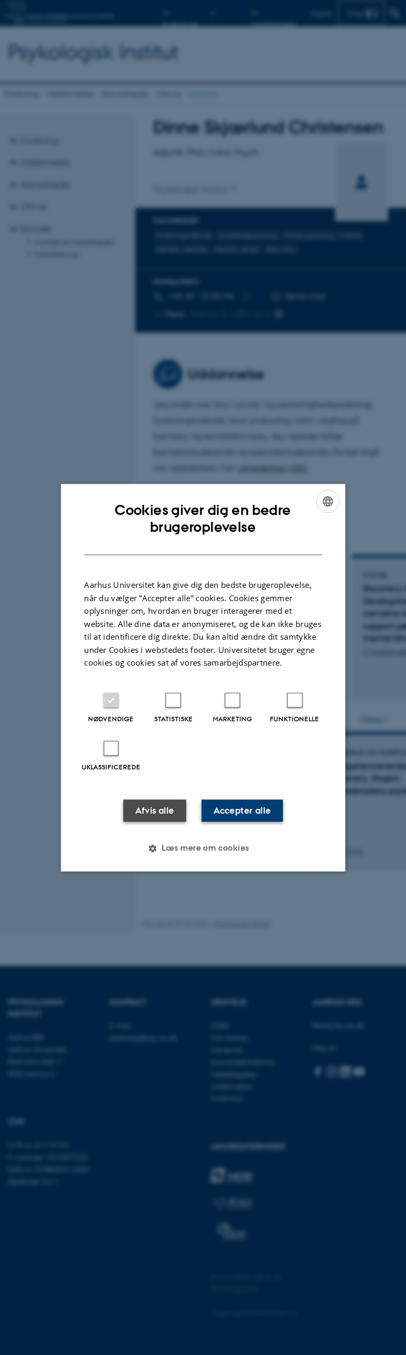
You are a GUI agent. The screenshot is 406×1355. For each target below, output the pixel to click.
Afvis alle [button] (154, 810)
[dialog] (203, 677)
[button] (202, 848)
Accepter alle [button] (242, 810)
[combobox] (327, 501)
